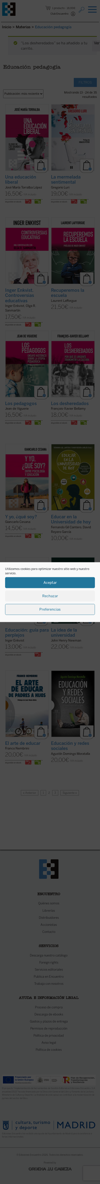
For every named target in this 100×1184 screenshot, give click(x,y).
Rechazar (50, 596)
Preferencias (50, 609)
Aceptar (50, 582)
